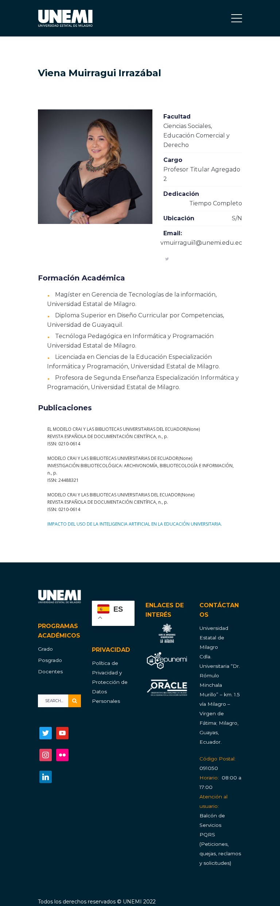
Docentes (50, 671)
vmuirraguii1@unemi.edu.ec (201, 242)
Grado (45, 649)
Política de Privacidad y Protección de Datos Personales (110, 682)
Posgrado (50, 660)
